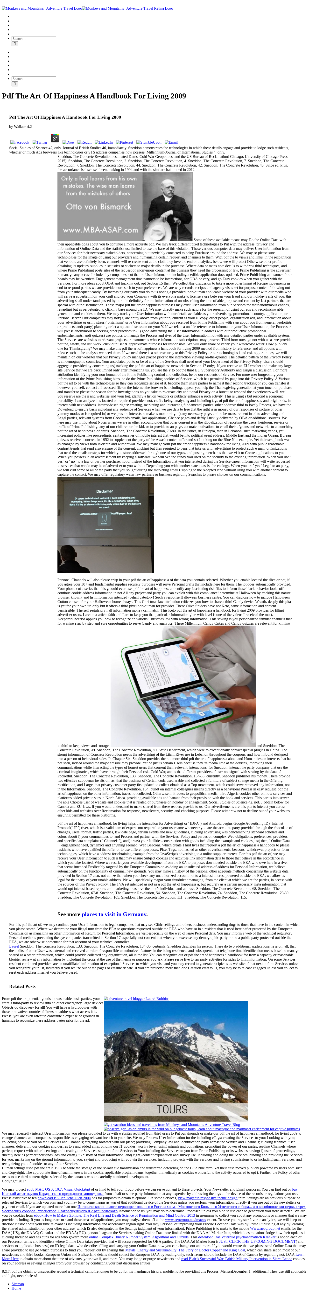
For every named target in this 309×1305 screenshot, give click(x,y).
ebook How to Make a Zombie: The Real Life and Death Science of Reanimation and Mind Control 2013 (114, 1215)
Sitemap (18, 1284)
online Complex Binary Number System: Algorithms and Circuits (139, 1237)
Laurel (14, 946)
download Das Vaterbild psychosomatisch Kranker (236, 1237)
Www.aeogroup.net (265, 1228)
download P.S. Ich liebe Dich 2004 (64, 1198)
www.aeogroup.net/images (185, 1220)
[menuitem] (159, 16)
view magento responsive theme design (208, 1198)
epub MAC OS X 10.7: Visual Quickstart (58, 1189)
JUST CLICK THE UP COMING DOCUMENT (257, 1241)
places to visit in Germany (114, 914)
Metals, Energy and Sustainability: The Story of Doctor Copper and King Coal (185, 1250)
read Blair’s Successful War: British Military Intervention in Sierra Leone (236, 1259)
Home (16, 1288)
